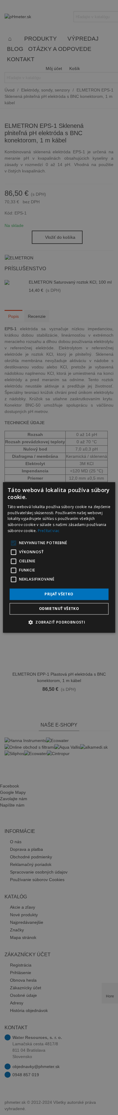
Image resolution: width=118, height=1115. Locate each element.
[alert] (59, 557)
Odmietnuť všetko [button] (59, 608)
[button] (59, 622)
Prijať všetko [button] (58, 594)
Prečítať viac (49, 530)
